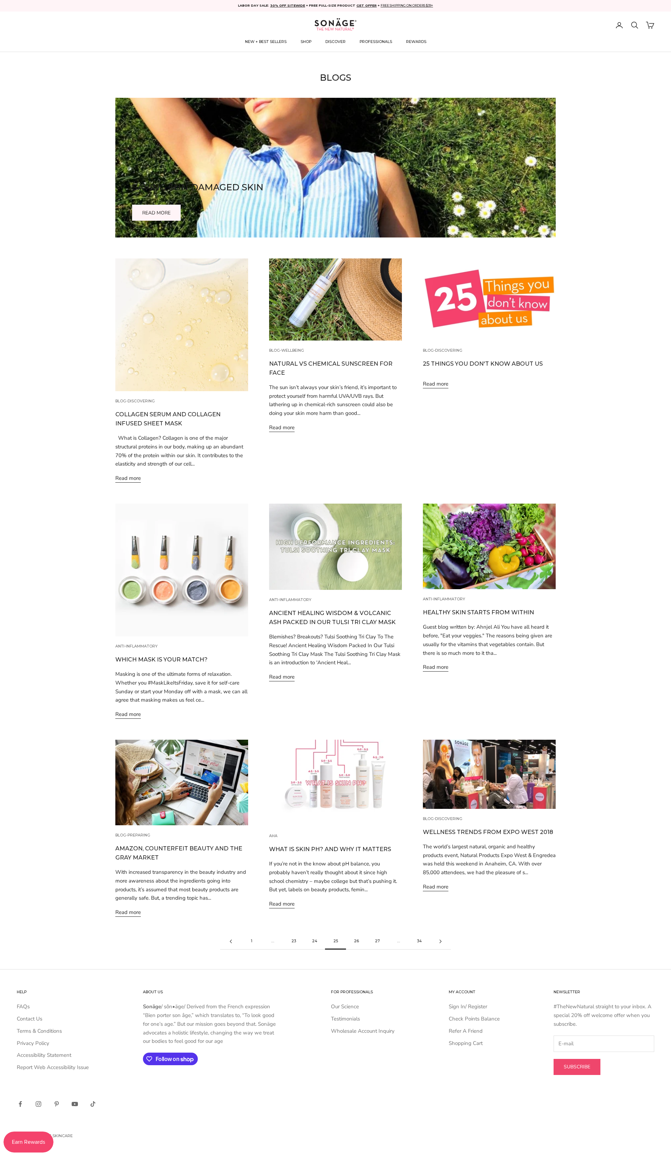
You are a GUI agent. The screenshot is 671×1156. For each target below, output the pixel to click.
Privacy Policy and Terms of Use (305, 619)
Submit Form (335, 596)
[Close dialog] (414, 533)
